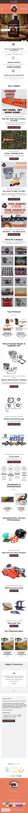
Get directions (9, 720)
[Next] (25, 41)
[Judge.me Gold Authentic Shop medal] (14, 770)
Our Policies (14, 795)
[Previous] (22, 41)
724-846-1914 (9, 710)
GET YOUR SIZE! (14, 234)
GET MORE (14, 386)
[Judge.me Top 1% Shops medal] (21, 770)
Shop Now (14, 555)
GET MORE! (14, 158)
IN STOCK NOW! (14, 199)
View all (14, 315)
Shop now (14, 590)
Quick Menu (13, 791)
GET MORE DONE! (14, 461)
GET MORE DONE (14, 424)
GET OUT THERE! (14, 127)
